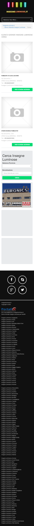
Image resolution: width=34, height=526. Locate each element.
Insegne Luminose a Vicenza (8, 384)
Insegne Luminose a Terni (8, 515)
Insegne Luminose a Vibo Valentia (10, 523)
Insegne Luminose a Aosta (8, 319)
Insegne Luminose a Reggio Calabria (10, 367)
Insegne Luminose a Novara (8, 494)
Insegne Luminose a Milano (8, 422)
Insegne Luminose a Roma (8, 439)
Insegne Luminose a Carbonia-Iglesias (11, 469)
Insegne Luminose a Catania (8, 401)
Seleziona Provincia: (8, 163)
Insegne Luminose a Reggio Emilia (10, 437)
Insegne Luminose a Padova (8, 358)
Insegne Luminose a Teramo (8, 445)
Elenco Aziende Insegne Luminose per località (13, 314)
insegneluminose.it (6, 302)
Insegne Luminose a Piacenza (9, 432)
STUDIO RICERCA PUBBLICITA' (9, 131)
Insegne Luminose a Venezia (8, 451)
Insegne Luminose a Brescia (8, 327)
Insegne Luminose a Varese (8, 380)
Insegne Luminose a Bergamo (9, 464)
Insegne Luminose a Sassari (8, 441)
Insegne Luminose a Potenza (8, 504)
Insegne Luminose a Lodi (7, 487)
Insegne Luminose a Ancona (8, 458)
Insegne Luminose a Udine (8, 519)
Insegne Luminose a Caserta (8, 331)
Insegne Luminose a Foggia (8, 409)
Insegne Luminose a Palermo (9, 428)
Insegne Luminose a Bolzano (8, 466)
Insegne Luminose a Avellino (8, 392)
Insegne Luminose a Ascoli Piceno (10, 460)
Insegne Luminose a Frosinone (9, 340)
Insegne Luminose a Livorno (8, 416)
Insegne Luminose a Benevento (9, 393)
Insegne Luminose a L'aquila (8, 483)
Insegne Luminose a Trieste (8, 449)
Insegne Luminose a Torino (8, 377)
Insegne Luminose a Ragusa (8, 435)
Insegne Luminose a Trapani (8, 447)
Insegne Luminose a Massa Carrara (10, 350)
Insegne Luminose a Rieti (7, 507)
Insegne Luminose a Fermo (8, 407)
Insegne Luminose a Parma (8, 498)
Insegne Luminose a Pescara (8, 361)
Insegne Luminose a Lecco (8, 346)
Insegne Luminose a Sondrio (8, 513)
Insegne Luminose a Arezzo (8, 390)
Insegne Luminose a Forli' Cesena (10, 479)
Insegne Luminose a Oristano (9, 496)
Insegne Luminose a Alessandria (9, 388)
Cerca (17, 178)
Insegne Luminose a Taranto (8, 375)
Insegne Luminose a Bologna (9, 395)
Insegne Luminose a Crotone (8, 405)
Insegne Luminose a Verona (8, 453)
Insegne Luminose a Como (8, 403)
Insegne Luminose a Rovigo (8, 509)
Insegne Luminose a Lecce (8, 485)
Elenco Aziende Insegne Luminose (15, 27)
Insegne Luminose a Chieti (8, 333)
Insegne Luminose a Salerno (8, 371)
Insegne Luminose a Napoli (8, 424)
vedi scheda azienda (22, 89)
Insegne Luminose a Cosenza (9, 473)
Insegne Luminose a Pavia (8, 359)
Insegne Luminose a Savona (8, 511)
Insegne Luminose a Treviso (8, 378)
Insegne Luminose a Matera (8, 420)
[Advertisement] (16, 223)
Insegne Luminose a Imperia (8, 413)
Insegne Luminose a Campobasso (10, 399)
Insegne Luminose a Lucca (8, 348)
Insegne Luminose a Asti (7, 321)
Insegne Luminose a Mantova (9, 488)
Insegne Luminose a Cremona (9, 335)
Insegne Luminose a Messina (9, 352)
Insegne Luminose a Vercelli (8, 382)
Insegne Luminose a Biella (8, 325)
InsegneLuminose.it (9, 25)
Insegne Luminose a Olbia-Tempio (10, 426)
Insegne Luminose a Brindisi (8, 397)
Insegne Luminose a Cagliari (8, 467)
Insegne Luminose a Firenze (8, 338)
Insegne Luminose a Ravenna (9, 506)
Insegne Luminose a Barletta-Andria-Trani (12, 323)
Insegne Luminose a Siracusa (9, 443)
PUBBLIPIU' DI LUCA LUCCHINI (10, 75)
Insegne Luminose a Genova (8, 411)
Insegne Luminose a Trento (8, 517)
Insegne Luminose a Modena (9, 492)
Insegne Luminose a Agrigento (9, 318)
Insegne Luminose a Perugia (8, 430)
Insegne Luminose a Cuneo (8, 475)
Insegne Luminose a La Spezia (9, 344)
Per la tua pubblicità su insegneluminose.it (12, 312)
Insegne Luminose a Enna (8, 337)
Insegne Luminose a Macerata (9, 418)
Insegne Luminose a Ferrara (8, 477)
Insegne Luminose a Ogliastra (9, 356)
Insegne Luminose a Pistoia (8, 363)
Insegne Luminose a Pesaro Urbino (10, 500)
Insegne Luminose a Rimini (8, 369)
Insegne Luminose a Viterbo (8, 454)
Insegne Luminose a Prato (8, 365)
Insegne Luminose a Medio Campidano (11, 490)
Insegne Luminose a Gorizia (8, 481)
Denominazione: (7, 170)
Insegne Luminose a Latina (8, 414)
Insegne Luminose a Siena (8, 373)
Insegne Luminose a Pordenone (9, 433)
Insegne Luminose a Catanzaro (9, 471)
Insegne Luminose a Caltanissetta (10, 329)
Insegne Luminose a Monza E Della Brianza (12, 354)
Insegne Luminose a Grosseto (9, 342)
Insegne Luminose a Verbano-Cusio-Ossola (12, 521)
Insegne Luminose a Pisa (7, 502)
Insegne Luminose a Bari (7, 462)
